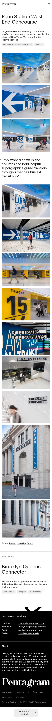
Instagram (7, 692)
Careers (20, 697)
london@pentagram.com (31, 623)
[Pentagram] (9, 4)
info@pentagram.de (28, 633)
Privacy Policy (9, 702)
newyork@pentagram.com (32, 626)
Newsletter (7, 697)
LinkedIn (20, 692)
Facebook (38, 692)
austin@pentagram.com (30, 630)
